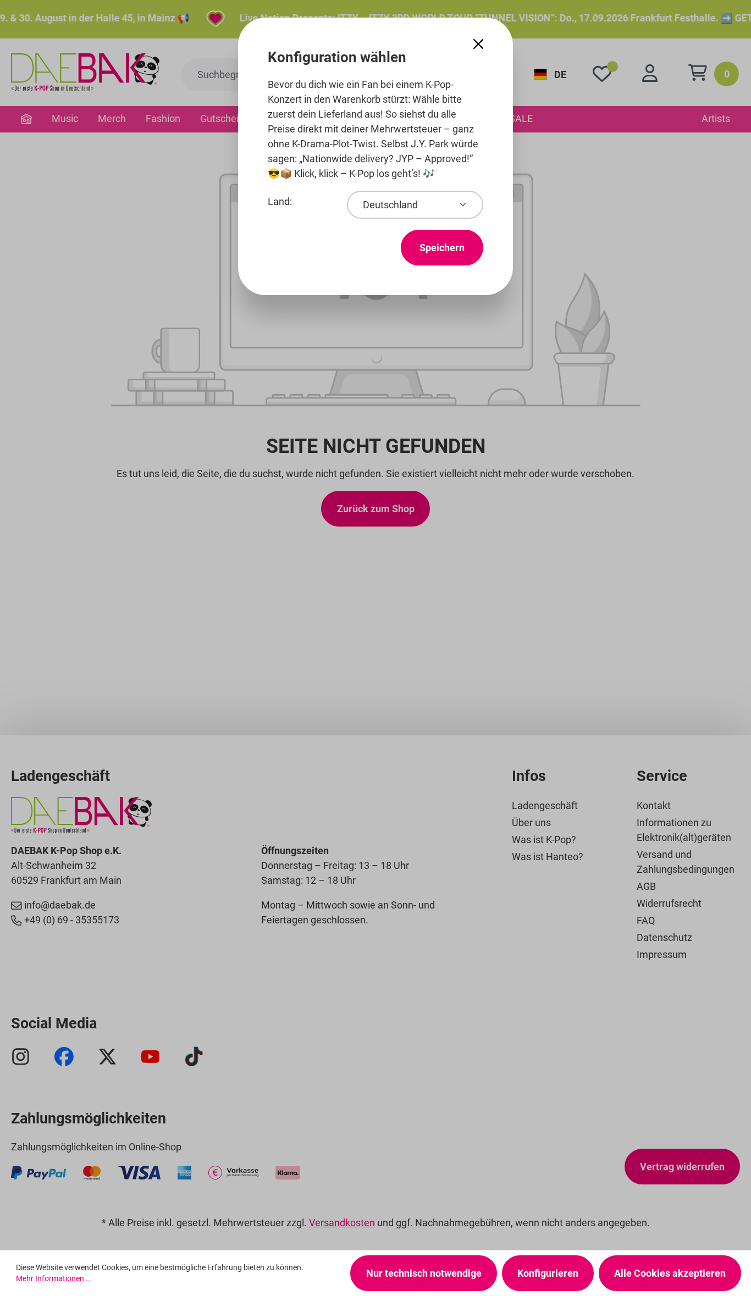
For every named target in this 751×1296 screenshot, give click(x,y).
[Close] (478, 44)
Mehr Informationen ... (54, 1278)
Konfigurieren (547, 1273)
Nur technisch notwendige (424, 1273)
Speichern (442, 247)
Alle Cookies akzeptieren (670, 1273)
